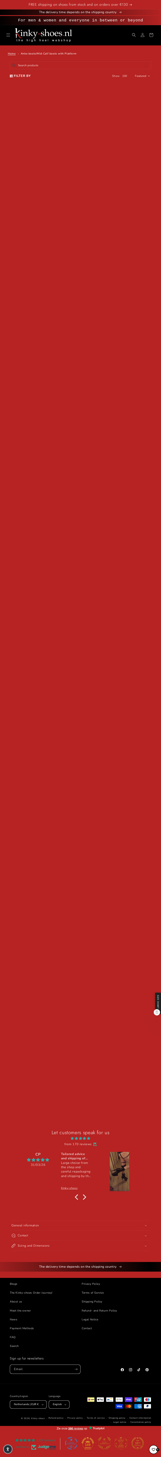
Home (12, 53)
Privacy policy (75, 1418)
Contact (87, 1328)
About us (16, 1301)
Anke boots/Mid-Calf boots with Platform (48, 53)
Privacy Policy (91, 1284)
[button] (8, 35)
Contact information (140, 1418)
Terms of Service (93, 1293)
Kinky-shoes (38, 1418)
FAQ (13, 1337)
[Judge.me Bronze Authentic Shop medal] (104, 1443)
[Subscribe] (76, 1369)
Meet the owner (20, 1310)
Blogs (13, 1284)
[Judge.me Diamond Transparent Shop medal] (71, 1443)
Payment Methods (22, 1328)
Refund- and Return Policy (99, 1310)
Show (116, 76)
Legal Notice (90, 1319)
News (13, 1319)
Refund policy (55, 1418)
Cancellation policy (140, 1422)
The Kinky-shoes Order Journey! (31, 1293)
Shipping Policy (92, 1301)
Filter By (22, 76)
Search (14, 1346)
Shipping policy (117, 1418)
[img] (80, 1138)
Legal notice (119, 1422)
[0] (153, 1449)
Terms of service (96, 1418)
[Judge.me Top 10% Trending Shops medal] (137, 1443)
